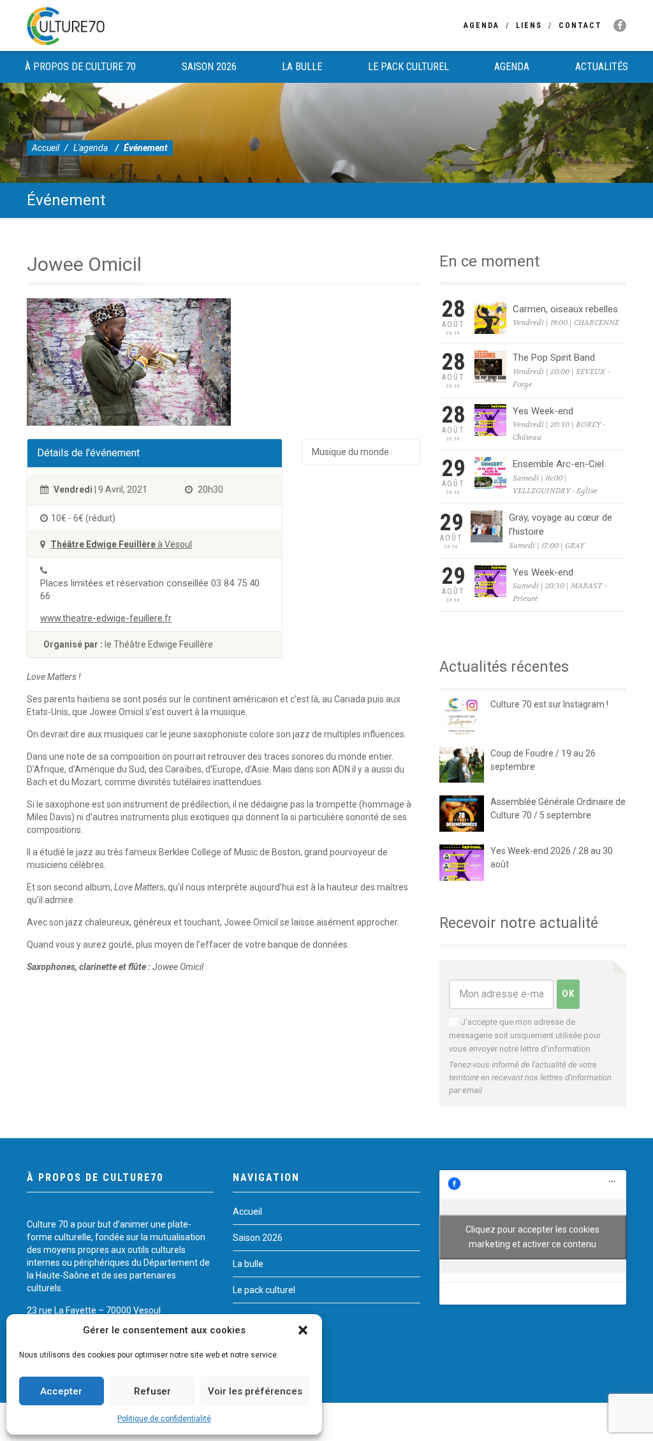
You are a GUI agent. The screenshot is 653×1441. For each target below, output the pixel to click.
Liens (529, 25)
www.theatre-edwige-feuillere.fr (106, 618)
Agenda (481, 25)
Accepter (61, 1391)
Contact (580, 25)
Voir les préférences (255, 1391)
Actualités (601, 67)
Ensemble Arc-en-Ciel (558, 464)
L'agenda (90, 148)
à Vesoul (121, 544)
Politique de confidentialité (164, 1418)
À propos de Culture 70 (80, 67)
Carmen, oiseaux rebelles (565, 309)
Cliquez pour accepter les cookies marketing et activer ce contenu (532, 1236)
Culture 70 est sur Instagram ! (549, 704)
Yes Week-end (543, 411)
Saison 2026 (209, 67)
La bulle (302, 67)
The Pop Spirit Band (554, 357)
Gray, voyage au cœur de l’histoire (560, 525)
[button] (303, 1330)
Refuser (152, 1391)
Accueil (45, 148)
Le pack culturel (408, 67)
